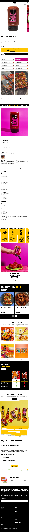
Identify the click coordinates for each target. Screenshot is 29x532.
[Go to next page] (19, 222)
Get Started (14, 399)
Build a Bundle (2, 507)
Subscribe (14, 500)
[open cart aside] (27, 2)
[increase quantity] (3, 53)
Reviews (16, 507)
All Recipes (4, 289)
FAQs (15, 515)
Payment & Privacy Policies (4, 518)
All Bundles (2, 508)
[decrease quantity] (1, 53)
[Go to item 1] (3, 157)
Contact (16, 517)
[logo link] (14, 3)
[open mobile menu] (1, 2)
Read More (2, 46)
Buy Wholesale (16, 512)
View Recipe (3, 312)
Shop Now (3, 369)
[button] (3, 40)
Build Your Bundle (12, 50)
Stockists (16, 511)
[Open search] (9, 153)
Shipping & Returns (17, 508)
